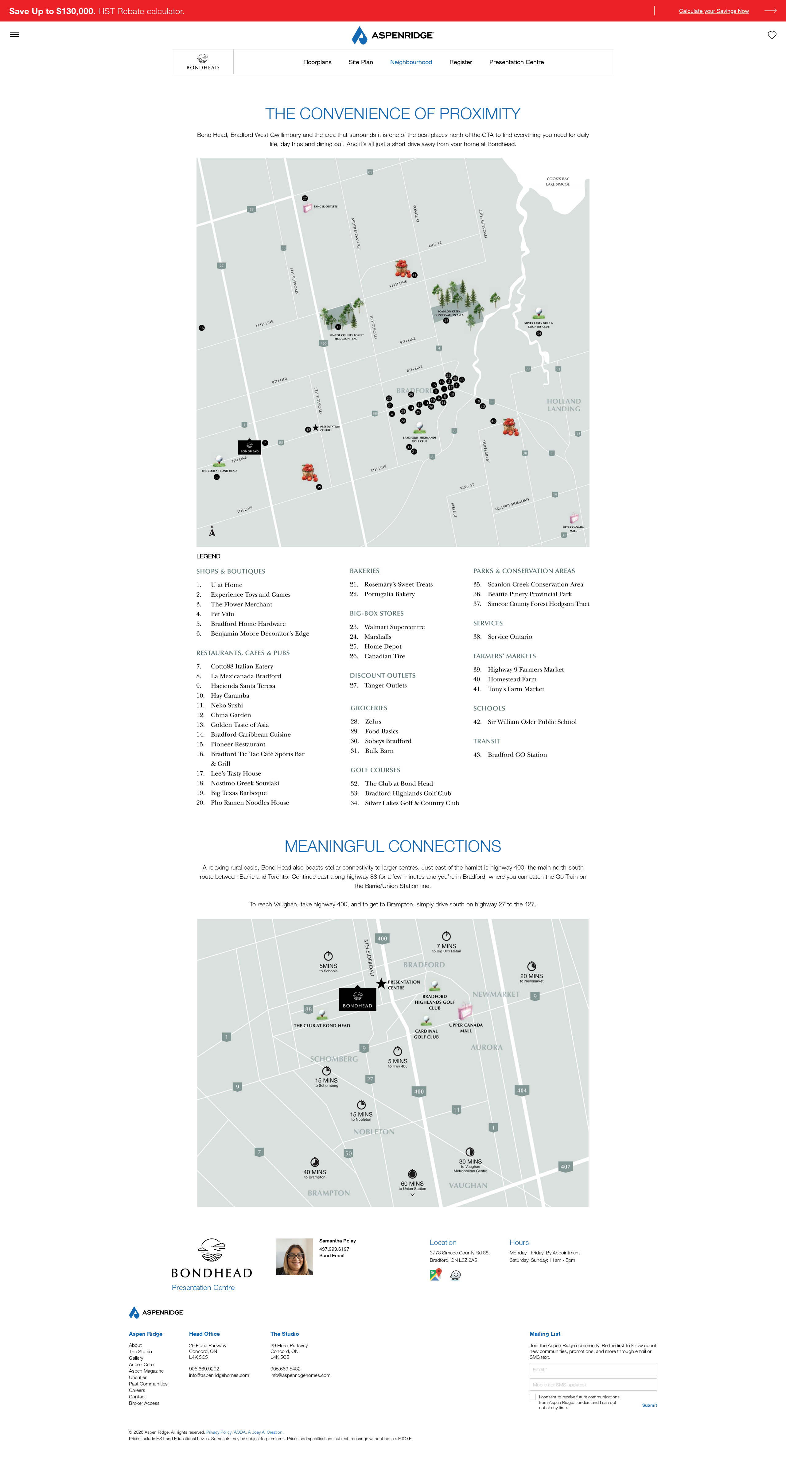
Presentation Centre (516, 61)
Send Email (331, 1255)
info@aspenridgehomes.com (219, 1375)
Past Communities (148, 1383)
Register (460, 61)
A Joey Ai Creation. (266, 1432)
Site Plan (361, 61)
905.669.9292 (204, 1368)
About (135, 1345)
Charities (138, 1377)
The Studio (140, 1351)
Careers (137, 1390)
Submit (649, 1405)
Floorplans (317, 61)
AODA (240, 1432)
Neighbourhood (411, 61)
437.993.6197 (334, 1248)
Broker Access (144, 1403)
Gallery (136, 1357)
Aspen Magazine (146, 1370)
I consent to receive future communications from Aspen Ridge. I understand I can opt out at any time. (579, 1402)
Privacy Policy (219, 1432)
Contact (137, 1396)
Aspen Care (141, 1364)
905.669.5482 (285, 1368)
